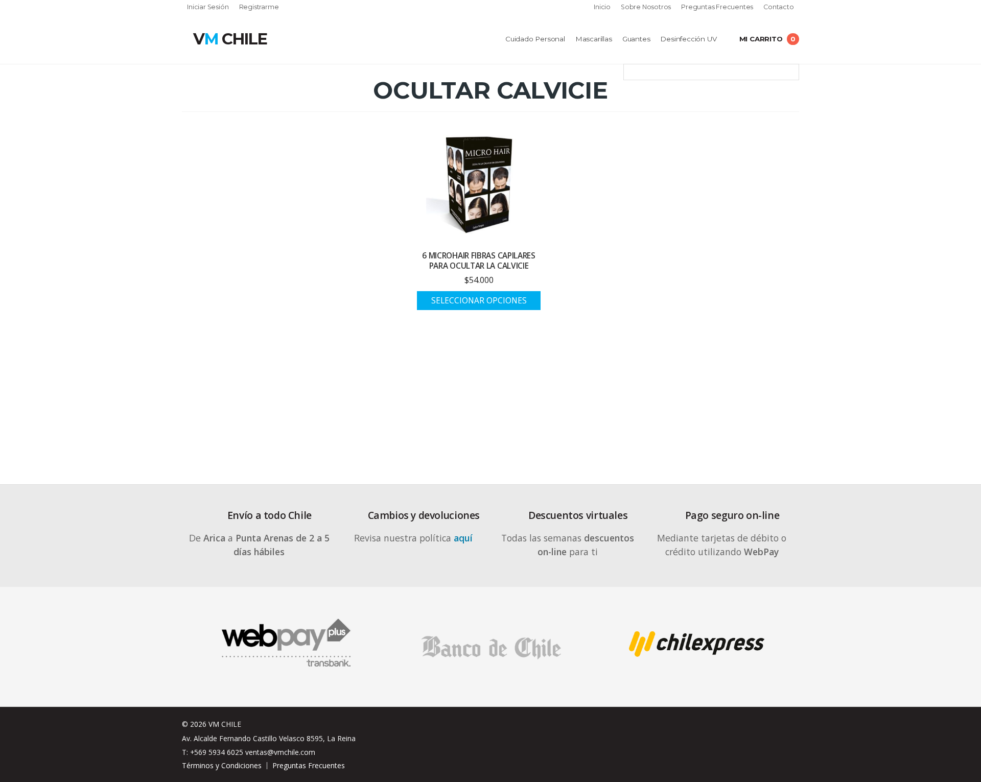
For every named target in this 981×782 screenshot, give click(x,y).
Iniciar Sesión (207, 7)
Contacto (778, 7)
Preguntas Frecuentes (717, 7)
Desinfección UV (688, 39)
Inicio (602, 7)
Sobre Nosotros (646, 7)
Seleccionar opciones (479, 300)
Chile (230, 39)
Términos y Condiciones (222, 765)
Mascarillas (593, 39)
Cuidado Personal (535, 39)
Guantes (636, 39)
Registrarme (259, 7)
